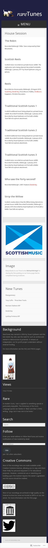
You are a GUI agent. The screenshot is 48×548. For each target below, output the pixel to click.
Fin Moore (37, 92)
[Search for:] (24, 425)
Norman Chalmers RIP (13, 306)
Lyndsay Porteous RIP (13, 316)
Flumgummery (10, 295)
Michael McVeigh (32, 271)
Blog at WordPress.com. (12, 540)
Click (6, 450)
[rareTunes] (24, 16)
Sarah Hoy (8, 92)
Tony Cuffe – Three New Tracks (16, 300)
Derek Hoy (15, 92)
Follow (8, 431)
